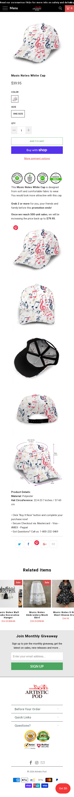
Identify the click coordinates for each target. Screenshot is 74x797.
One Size (18, 113)
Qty (13, 123)
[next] (59, 42)
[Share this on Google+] (44, 544)
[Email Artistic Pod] (42, 763)
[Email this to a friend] (53, 544)
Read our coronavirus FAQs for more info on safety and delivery (37, 2)
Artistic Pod (40, 771)
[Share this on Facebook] (28, 544)
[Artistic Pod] (37, 8)
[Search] (60, 8)
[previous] (14, 42)
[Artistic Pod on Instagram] (36, 763)
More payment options (37, 158)
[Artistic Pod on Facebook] (30, 763)
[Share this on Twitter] (19, 544)
